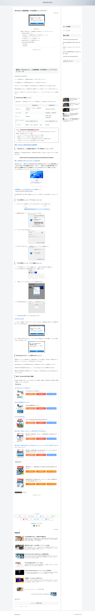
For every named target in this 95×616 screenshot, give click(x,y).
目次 (35, 28)
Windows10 (25, 45)
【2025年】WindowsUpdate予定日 (70, 39)
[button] (47, 519)
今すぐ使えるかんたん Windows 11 (22, 387)
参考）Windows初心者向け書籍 (28, 42)
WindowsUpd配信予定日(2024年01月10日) (71, 43)
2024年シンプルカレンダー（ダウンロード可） (72, 48)
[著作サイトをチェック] (34, 526)
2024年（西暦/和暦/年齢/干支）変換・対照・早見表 (72, 52)
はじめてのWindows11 (20, 416)
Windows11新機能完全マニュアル (22, 402)
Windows (25, 492)
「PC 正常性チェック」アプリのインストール (31, 36)
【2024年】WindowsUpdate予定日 (70, 56)
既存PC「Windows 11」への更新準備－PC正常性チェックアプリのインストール (37, 31)
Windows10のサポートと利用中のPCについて (31, 40)
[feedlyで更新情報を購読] (37, 526)
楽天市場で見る (41, 408)
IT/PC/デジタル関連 (19, 492)
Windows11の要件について (27, 33)
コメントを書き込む (36, 603)
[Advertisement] (37, 58)
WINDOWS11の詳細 (19, 318)
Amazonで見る (30, 408)
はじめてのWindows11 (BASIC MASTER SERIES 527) (36, 419)
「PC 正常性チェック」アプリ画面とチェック (31, 38)
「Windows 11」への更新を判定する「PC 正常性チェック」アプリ (35, 35)
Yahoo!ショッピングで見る (52, 408)
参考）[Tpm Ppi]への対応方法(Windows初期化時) (26, 144)
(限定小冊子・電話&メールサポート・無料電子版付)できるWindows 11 (30, 431)
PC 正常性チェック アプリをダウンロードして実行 (26, 189)
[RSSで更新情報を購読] (39, 526)
